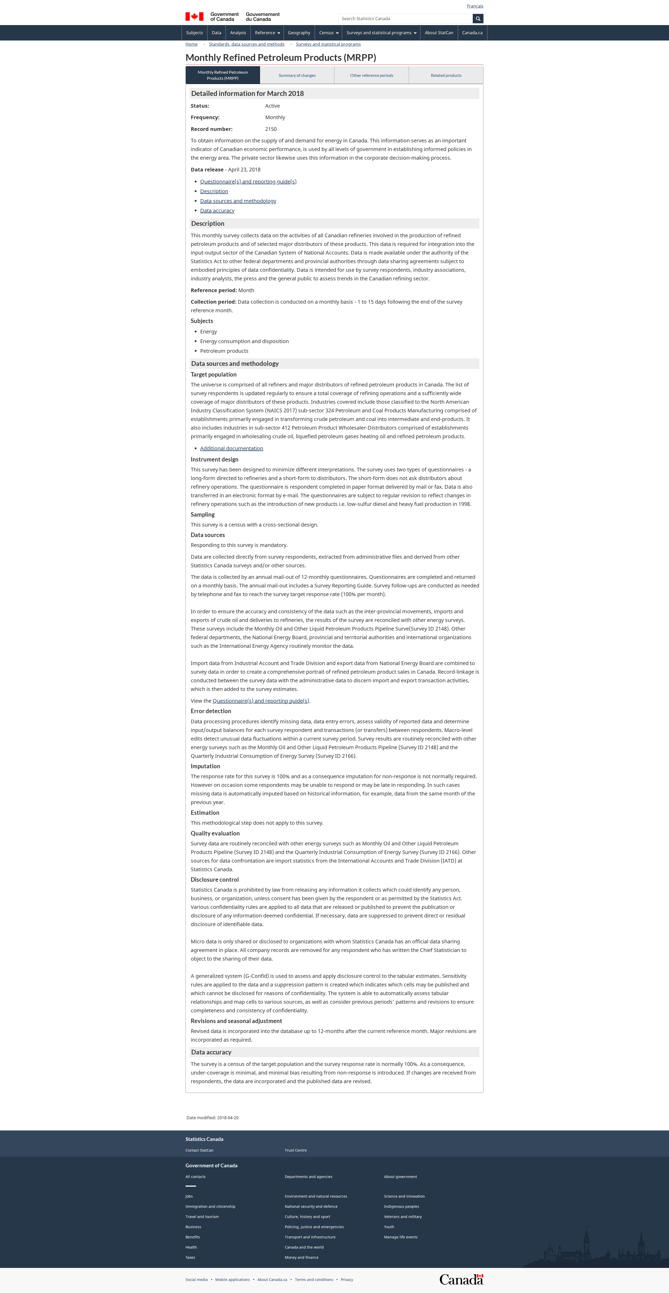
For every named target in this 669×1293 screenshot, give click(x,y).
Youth (389, 1226)
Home (192, 44)
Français (475, 6)
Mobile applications (232, 1279)
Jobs (189, 1196)
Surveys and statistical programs (328, 44)
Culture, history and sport (307, 1216)
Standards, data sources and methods (247, 44)
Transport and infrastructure (310, 1236)
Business (193, 1226)
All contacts (196, 1176)
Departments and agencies (308, 1176)
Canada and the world (304, 1247)
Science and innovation (404, 1196)
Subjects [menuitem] (194, 33)
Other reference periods (371, 75)
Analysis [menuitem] (238, 33)
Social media (197, 1279)
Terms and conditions (314, 1279)
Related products (446, 75)
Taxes (190, 1257)
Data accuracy (217, 210)
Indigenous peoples (401, 1206)
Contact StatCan (200, 1150)
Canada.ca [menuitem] (472, 33)
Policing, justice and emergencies (314, 1226)
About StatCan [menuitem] (439, 33)
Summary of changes (297, 75)
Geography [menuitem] (299, 33)
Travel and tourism (202, 1216)
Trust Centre (296, 1150)
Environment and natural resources (316, 1196)
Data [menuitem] (216, 33)
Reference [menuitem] (265, 33)
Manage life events (401, 1236)
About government (400, 1176)
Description (214, 191)
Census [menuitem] (326, 33)
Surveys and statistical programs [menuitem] (379, 33)
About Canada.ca (272, 1279)
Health (191, 1247)
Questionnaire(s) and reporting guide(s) (248, 181)
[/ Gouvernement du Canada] (233, 17)
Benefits (193, 1236)
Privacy (347, 1279)
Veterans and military (403, 1216)
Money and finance (302, 1257)
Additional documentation (231, 448)
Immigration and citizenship (210, 1206)
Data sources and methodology (238, 200)
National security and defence (311, 1206)
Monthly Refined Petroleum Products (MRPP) (223, 75)
